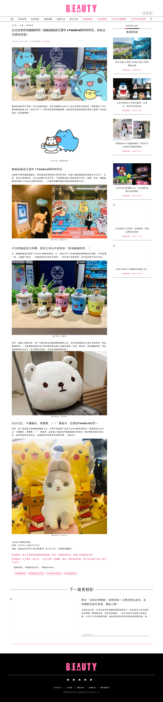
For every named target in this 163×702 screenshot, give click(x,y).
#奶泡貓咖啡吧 (70, 573)
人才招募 (68, 687)
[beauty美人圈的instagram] (81, 681)
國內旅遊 (29, 25)
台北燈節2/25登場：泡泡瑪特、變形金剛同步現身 (132, 230)
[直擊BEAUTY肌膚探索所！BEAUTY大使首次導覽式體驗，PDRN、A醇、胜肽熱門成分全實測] (132, 130)
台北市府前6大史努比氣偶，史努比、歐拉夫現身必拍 (132, 104)
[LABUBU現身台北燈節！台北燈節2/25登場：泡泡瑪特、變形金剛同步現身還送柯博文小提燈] (132, 215)
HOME (14, 25)
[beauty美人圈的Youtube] (76, 681)
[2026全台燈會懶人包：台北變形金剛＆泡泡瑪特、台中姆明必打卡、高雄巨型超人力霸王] (132, 174)
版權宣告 (92, 687)
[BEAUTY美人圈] (81, 8)
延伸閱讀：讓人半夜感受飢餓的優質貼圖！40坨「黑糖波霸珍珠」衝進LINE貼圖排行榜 (52, 555)
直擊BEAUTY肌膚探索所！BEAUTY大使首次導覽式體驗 (132, 145)
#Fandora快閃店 (54, 573)
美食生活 (61, 19)
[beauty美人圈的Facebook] (70, 681)
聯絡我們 (80, 687)
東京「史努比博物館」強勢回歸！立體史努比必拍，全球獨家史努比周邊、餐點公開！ (114, 602)
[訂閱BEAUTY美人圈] (93, 681)
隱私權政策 (105, 687)
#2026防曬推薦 (118, 19)
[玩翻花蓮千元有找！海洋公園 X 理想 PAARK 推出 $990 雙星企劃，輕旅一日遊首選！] (132, 48)
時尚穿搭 (35, 19)
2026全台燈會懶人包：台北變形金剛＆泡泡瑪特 (132, 189)
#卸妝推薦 (102, 19)
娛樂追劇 (48, 19)
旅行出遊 (74, 19)
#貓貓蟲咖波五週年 (36, 573)
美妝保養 (22, 19)
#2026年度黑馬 (138, 19)
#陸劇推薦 (88, 19)
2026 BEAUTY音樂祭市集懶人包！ (132, 269)
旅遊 (21, 25)
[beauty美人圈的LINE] (87, 681)
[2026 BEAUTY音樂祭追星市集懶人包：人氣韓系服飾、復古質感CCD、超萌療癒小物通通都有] (132, 255)
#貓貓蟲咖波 (20, 573)
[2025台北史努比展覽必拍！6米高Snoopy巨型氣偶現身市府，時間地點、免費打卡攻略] (132, 89)
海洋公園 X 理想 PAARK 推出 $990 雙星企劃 (132, 64)
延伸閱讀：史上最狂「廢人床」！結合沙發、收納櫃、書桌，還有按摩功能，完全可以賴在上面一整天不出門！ (59, 560)
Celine (47, 41)
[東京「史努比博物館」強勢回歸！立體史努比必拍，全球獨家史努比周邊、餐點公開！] (43, 617)
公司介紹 (57, 687)
